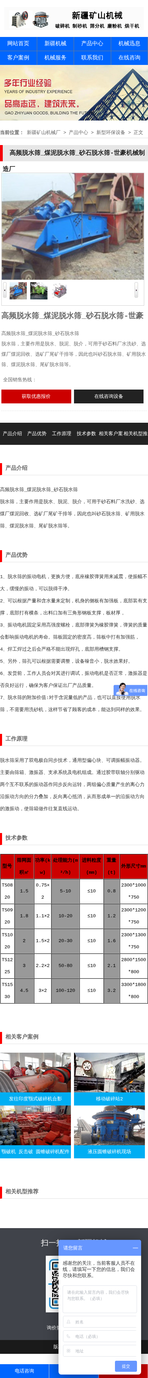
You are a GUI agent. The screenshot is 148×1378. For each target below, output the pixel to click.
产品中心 (92, 44)
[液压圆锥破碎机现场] (109, 1144)
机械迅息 (129, 44)
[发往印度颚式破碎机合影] (35, 1091)
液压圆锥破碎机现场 (109, 1152)
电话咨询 (24, 1371)
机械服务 (55, 58)
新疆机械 (55, 44)
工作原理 (61, 434)
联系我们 (92, 58)
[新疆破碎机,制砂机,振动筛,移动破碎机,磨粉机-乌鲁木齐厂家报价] (74, 28)
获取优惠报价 (36, 396)
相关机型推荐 (136, 445)
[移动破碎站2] (109, 1091)
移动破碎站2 (109, 1099)
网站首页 (18, 44)
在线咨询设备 (108, 396)
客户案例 (18, 58)
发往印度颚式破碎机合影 (35, 1099)
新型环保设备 (110, 132)
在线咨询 (129, 58)
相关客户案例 (111, 445)
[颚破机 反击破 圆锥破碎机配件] (35, 1144)
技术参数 (86, 434)
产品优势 (36, 434)
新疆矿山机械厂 (44, 132)
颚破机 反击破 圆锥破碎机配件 (35, 1152)
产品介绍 (12, 434)
